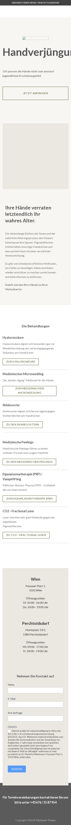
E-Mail (12, 698)
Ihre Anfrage (15, 712)
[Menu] (5, 11)
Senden (16, 769)
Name (11, 684)
